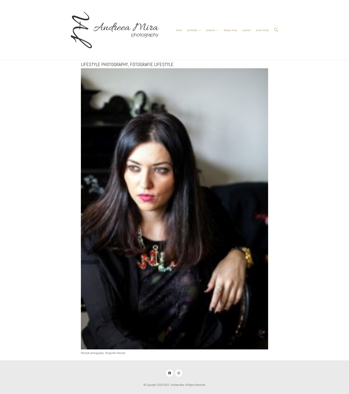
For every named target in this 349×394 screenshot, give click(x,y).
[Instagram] (178, 373)
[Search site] (276, 30)
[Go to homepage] (115, 30)
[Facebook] (169, 373)
